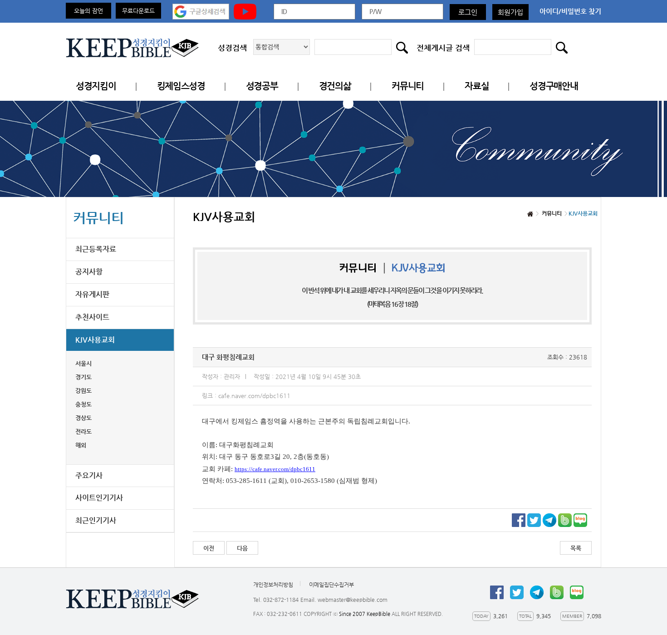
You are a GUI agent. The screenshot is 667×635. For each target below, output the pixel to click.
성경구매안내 (554, 86)
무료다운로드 (138, 10)
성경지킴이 (96, 86)
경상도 (83, 417)
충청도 (83, 404)
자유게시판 (92, 294)
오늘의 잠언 (88, 10)
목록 (575, 548)
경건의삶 (335, 86)
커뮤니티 (408, 86)
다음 (242, 548)
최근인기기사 (95, 520)
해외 (80, 445)
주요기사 (89, 475)
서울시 (83, 363)
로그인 (467, 12)
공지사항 (89, 271)
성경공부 (262, 86)
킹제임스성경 (181, 86)
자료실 (477, 86)
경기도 (83, 377)
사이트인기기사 (99, 497)
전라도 (83, 431)
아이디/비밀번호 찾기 (570, 11)
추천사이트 (92, 317)
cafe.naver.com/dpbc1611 (254, 395)
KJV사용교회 (95, 339)
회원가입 (510, 12)
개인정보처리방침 (273, 584)
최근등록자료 (95, 249)
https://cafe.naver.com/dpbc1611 (275, 469)
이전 (208, 548)
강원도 (83, 390)
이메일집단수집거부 (331, 584)
